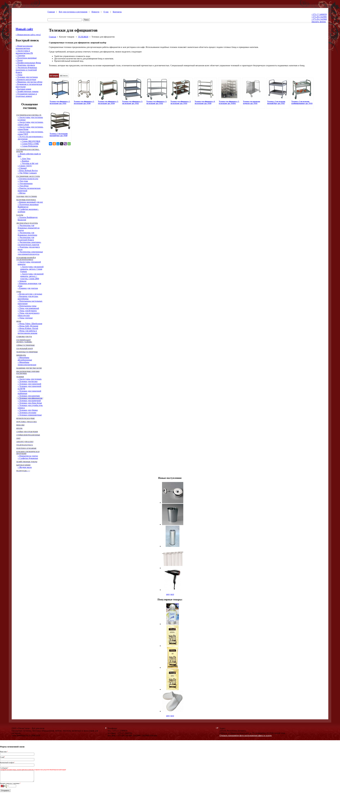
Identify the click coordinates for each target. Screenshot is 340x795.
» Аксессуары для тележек (30, 379)
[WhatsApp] (69, 143)
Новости (95, 12)
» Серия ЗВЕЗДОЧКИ (30, 141)
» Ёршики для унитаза (28, 288)
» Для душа (23, 181)
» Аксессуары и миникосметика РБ (24, 52)
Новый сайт (24, 29)
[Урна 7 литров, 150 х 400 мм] (172, 546)
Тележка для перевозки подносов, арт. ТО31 (251, 102)
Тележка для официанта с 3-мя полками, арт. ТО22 (132, 102)
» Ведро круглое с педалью (30, 294)
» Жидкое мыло (25, 467)
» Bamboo (24, 161)
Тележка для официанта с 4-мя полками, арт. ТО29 (205, 102)
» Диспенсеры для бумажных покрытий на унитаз (28, 227)
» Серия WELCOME (29, 144)
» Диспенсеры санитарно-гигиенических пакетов (29, 243)
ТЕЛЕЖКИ (83, 37)
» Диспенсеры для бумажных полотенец (27, 233)
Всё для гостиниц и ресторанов (73, 12)
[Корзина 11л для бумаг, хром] (172, 524)
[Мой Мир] (58, 143)
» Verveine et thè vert (29, 163)
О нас (106, 12)
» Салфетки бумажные (28, 458)
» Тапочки (20, 55)
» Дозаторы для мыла (25, 65)
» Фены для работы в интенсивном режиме (27, 332)
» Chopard (22, 168)
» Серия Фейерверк (29, 146)
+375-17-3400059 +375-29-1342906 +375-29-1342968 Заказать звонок (319, 18)
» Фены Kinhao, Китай (28, 328)
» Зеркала (22, 281)
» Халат (19, 60)
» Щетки (22, 193)
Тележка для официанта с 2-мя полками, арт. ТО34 (108, 102)
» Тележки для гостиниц (27, 77)
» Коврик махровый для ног (30, 202)
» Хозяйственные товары (27, 91)
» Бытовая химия (23, 89)
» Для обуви (23, 186)
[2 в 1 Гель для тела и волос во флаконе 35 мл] (172, 624)
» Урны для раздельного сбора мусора (28, 314)
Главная (51, 12)
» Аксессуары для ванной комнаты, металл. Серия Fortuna (32, 269)
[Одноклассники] (54, 143)
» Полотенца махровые (26, 58)
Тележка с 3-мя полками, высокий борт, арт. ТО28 (59, 135)
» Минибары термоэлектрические (27, 363)
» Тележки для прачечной (29, 400)
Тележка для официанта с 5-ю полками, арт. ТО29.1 (229, 102)
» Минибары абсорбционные (25, 358)
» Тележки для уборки (28, 410)
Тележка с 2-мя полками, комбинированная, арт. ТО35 (302, 102)
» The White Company (27, 173)
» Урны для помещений (28, 308)
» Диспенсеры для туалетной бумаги (26, 238)
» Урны (19, 75)
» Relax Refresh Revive (28, 170)
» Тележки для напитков (29, 396)
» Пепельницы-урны (27, 306)
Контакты (117, 12)
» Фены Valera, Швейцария (30, 323)
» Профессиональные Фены (28, 63)
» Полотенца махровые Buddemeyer (28, 205)
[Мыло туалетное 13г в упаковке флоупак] (172, 667)
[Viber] (65, 143)
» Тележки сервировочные (30, 415)
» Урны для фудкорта (27, 311)
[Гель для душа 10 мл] (172, 646)
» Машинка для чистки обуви (29, 82)
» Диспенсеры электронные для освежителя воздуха (30, 253)
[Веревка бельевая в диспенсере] (172, 502)
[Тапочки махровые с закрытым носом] (172, 711)
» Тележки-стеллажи (27, 412)
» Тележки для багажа (27, 381)
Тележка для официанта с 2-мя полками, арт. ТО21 (60, 102)
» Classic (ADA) (25, 166)
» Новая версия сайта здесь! (28, 35)
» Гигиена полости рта (28, 179)
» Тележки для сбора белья (30, 403)
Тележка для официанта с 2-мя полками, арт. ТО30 (84, 102)
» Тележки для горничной (29, 384)
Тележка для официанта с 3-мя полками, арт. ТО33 (181, 102)
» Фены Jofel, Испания (28, 326)
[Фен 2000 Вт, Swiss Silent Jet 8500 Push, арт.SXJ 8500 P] (172, 590)
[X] (61, 143)
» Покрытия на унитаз (28, 456)
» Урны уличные (25, 318)
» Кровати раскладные (26, 79)
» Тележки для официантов (30, 398)
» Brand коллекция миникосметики (24, 47)
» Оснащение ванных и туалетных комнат (26, 95)
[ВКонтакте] (50, 143)
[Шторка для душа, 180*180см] (172, 568)
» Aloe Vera (25, 158)
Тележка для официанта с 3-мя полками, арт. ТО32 (156, 102)
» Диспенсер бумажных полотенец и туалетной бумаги (26, 69)
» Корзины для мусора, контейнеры (28, 297)
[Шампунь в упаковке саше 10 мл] (172, 689)
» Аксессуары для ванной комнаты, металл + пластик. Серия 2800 (32, 276)
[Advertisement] (187, 155)
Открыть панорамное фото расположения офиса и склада (246, 735)
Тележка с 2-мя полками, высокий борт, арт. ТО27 (276, 102)
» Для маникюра (25, 183)
